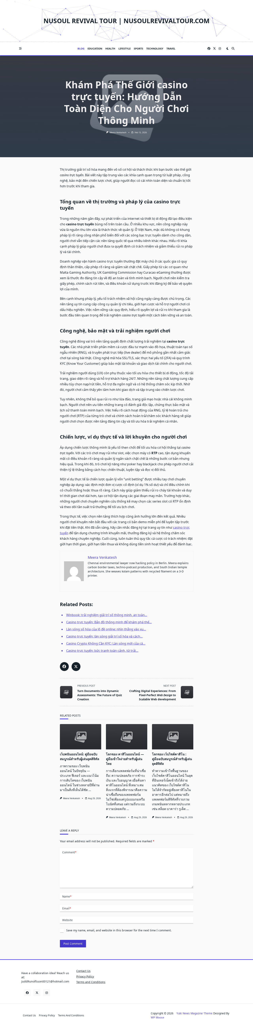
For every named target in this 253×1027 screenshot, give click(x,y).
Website (67, 920)
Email (66, 908)
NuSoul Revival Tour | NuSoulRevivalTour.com (126, 20)
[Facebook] (209, 48)
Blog (80, 48)
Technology (154, 48)
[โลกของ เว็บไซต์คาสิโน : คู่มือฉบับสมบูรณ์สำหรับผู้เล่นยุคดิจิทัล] (172, 736)
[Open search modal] (233, 48)
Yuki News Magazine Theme (194, 1013)
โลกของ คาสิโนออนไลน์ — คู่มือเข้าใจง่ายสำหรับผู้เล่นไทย (125, 759)
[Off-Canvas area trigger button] (20, 48)
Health (110, 48)
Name (66, 896)
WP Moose (157, 1017)
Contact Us (83, 971)
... (90, 790)
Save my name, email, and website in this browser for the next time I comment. (119, 930)
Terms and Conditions (90, 982)
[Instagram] (220, 48)
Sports (138, 48)
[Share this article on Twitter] (76, 666)
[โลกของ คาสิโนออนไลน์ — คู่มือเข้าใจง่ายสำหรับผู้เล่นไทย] (126, 736)
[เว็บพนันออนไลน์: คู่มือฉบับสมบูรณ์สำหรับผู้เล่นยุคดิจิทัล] (80, 736)
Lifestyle (124, 48)
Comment (69, 852)
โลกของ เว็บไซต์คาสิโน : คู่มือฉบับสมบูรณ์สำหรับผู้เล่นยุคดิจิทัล (172, 759)
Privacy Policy (85, 976)
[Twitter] (214, 48)
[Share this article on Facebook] (64, 666)
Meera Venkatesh (118, 132)
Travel (170, 48)
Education (95, 48)
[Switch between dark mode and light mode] (227, 48)
